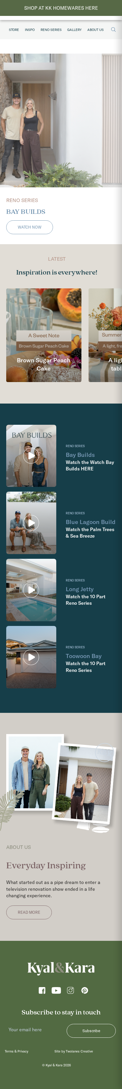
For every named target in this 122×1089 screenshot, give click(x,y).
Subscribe (91, 1031)
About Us (95, 30)
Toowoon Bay (84, 656)
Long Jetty (80, 589)
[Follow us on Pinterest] (84, 992)
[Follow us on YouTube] (56, 992)
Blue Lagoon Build (90, 522)
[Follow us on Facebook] (42, 992)
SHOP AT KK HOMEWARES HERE (61, 8)
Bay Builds (80, 454)
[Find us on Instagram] (70, 992)
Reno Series (51, 30)
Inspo (30, 30)
